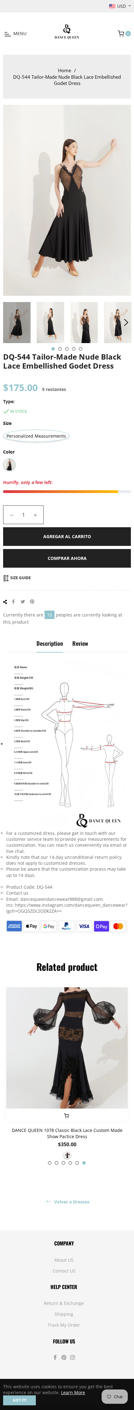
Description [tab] (49, 643)
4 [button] (73, 349)
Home (64, 70)
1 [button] (53, 349)
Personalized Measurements (36, 436)
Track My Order (64, 1325)
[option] (67, 1076)
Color (9, 452)
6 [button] (84, 1163)
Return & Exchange (64, 1303)
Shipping (64, 1314)
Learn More (73, 1392)
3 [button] (67, 349)
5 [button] (80, 349)
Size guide (20, 577)
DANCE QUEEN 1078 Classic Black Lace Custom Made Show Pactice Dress (67, 1133)
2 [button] (60, 349)
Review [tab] (80, 643)
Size (7, 423)
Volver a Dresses (71, 1202)
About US (64, 1260)
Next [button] (126, 322)
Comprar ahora (67, 558)
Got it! (19, 1400)
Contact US (64, 1271)
